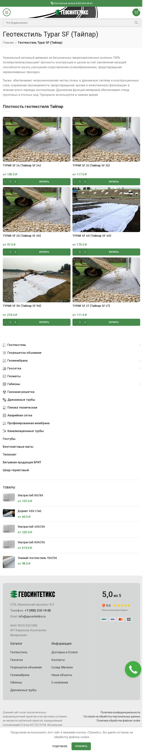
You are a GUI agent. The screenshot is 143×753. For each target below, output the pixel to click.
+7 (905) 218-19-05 (38, 610)
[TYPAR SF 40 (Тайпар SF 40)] (106, 209)
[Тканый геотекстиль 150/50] (9, 562)
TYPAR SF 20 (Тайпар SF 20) (22, 235)
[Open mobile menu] (6, 12)
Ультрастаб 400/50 (31, 526)
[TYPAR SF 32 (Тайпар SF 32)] (106, 139)
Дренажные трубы (23, 690)
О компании (59, 682)
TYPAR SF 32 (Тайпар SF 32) (91, 165)
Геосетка (16, 660)
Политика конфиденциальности (120, 712)
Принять (81, 746)
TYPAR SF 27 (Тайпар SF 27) (91, 306)
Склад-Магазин (62, 667)
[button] (37, 181)
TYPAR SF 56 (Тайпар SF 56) (22, 306)
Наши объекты (61, 675)
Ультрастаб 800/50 (31, 542)
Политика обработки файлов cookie (118, 720)
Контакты (58, 660)
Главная (8, 42)
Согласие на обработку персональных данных (111, 716)
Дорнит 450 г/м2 (29, 511)
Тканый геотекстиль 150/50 (37, 558)
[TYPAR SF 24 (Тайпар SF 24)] (37, 139)
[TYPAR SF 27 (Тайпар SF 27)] (106, 279)
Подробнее (60, 746)
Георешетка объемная (26, 667)
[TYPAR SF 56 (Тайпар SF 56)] (37, 279)
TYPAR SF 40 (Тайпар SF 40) (91, 235)
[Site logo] (71, 12)
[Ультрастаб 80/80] (9, 498)
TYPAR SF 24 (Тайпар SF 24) (22, 165)
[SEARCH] (136, 22)
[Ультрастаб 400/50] (9, 530)
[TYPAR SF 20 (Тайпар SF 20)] (37, 209)
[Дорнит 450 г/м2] (9, 514)
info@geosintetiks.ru (32, 616)
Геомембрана (19, 675)
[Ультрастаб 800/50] (9, 545)
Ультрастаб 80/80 (30, 495)
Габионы (16, 682)
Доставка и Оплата (64, 652)
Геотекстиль (18, 652)
